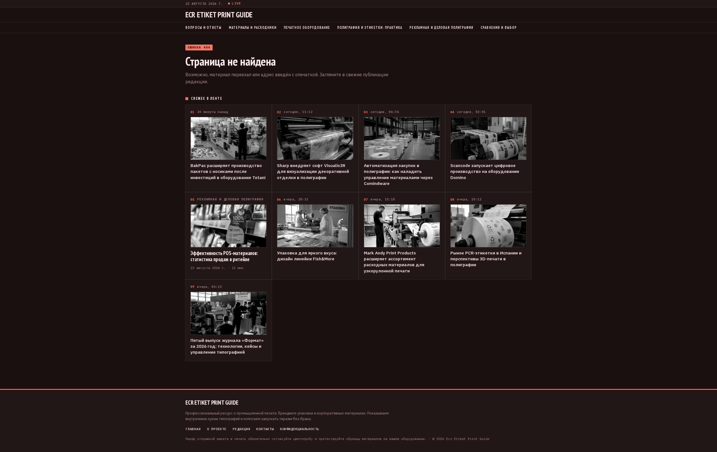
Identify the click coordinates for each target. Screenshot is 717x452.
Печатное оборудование (307, 27)
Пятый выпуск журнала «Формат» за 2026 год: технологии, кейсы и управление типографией (227, 346)
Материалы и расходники (252, 27)
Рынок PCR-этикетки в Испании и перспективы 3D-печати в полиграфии (486, 259)
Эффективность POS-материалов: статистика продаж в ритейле (224, 256)
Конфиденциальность (300, 429)
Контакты (265, 429)
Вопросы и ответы (203, 27)
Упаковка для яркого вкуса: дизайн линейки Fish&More (307, 255)
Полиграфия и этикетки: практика (369, 27)
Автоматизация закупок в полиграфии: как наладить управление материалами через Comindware (398, 174)
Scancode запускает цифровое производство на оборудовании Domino (484, 171)
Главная (193, 429)
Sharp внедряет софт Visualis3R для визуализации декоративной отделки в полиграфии (313, 171)
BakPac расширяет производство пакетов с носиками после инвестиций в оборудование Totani (228, 171)
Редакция (241, 429)
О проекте (217, 429)
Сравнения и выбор (499, 27)
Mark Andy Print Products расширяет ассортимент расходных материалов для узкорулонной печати (394, 261)
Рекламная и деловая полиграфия (441, 27)
